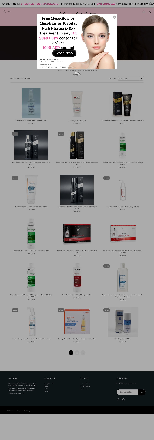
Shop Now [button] (64, 53)
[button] (114, 17)
